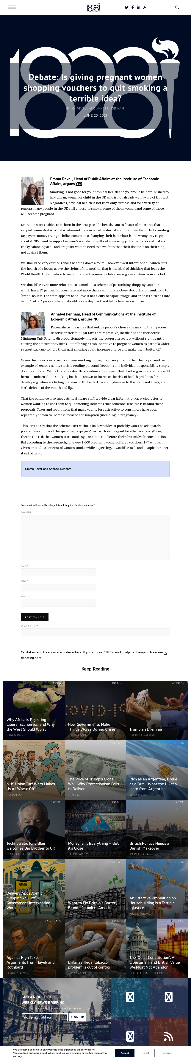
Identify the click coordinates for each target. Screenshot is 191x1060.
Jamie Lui (75, 795)
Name (24, 566)
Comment (26, 512)
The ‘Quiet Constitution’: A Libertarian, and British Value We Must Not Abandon (154, 962)
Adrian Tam (15, 795)
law (181, 921)
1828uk (73, 914)
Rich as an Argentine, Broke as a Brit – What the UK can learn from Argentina (153, 784)
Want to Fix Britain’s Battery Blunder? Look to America (93, 905)
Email (24, 581)
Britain (117, 683)
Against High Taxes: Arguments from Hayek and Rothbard (31, 962)
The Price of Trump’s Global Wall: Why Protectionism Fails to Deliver (93, 784)
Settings (167, 1053)
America (178, 683)
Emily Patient (139, 795)
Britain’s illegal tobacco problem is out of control (89, 965)
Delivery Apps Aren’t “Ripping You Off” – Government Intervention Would (28, 900)
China (57, 862)
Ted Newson (77, 735)
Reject (145, 1053)
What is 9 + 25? (29, 626)
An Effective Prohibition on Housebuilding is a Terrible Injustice (152, 903)
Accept (125, 1053)
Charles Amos (17, 973)
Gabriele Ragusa (142, 735)
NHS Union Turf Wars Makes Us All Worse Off (31, 786)
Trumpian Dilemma (145, 729)
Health (56, 743)
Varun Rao (15, 735)
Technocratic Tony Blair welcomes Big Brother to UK (31, 846)
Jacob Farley (78, 854)
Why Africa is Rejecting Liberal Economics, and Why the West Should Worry (31, 724)
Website (25, 596)
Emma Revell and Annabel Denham (95, 108)
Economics (53, 921)
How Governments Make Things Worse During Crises (92, 727)
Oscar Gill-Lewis (19, 854)
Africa (56, 683)
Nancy (11, 914)
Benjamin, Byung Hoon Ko (148, 973)
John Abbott (138, 854)
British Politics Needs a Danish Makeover (149, 846)
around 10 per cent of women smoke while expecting (71, 447)
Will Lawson (139, 914)
